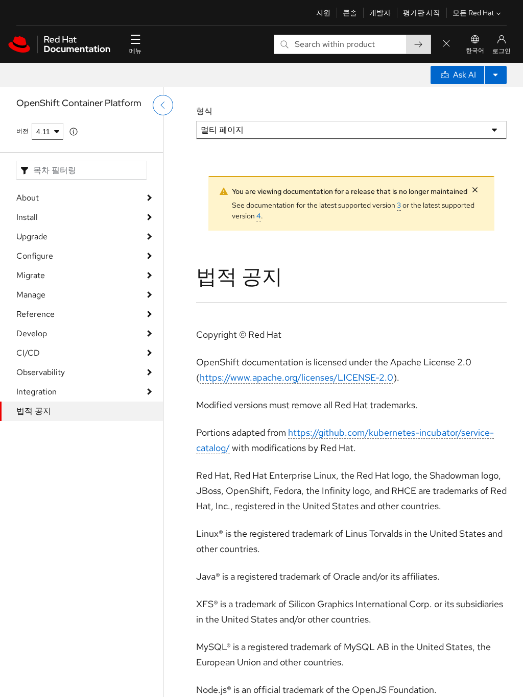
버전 (22, 131)
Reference (35, 314)
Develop (31, 333)
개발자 (380, 12)
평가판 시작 (421, 12)
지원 (323, 12)
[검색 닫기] (446, 44)
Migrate (30, 275)
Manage (30, 294)
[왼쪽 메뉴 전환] (163, 105)
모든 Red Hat (473, 12)
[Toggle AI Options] (495, 75)
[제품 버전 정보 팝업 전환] (73, 131)
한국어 (475, 50)
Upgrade (31, 236)
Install (27, 217)
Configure (34, 256)
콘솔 (350, 12)
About (27, 197)
